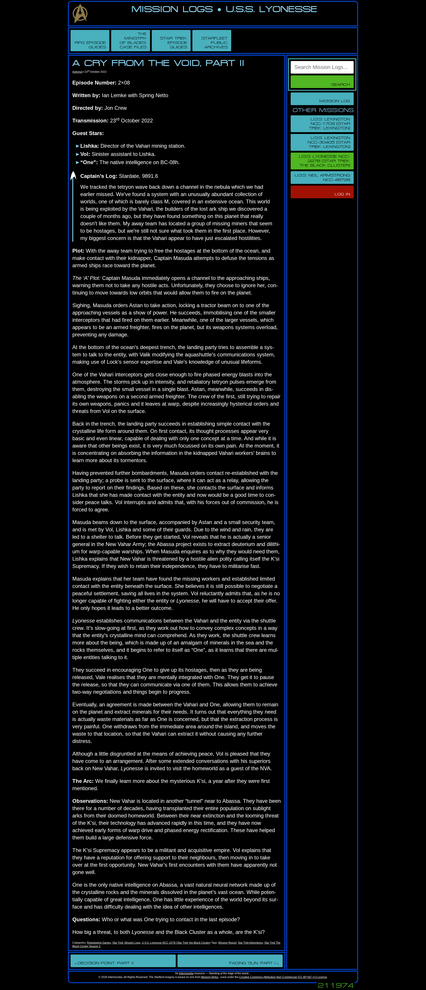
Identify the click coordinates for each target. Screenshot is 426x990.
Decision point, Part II (104, 963)
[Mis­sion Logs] (80, 14)
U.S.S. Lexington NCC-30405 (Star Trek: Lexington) (329, 142)
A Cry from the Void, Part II (158, 63)
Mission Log (334, 101)
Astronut (77, 71)
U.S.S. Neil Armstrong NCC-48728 (322, 177)
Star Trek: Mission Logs (126, 942)
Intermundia (186, 973)
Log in (342, 194)
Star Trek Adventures (250, 942)
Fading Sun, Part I (254, 963)
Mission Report (227, 942)
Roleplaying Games (99, 942)
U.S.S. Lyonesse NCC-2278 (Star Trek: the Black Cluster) (176, 942)
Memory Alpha (209, 977)
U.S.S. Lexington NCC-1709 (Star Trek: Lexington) (329, 123)
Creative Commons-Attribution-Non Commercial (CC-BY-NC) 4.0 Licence (283, 977)
